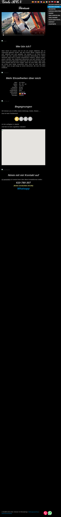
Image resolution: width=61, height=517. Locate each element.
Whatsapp (23, 188)
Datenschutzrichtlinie (7, 513)
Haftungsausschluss (33, 512)
